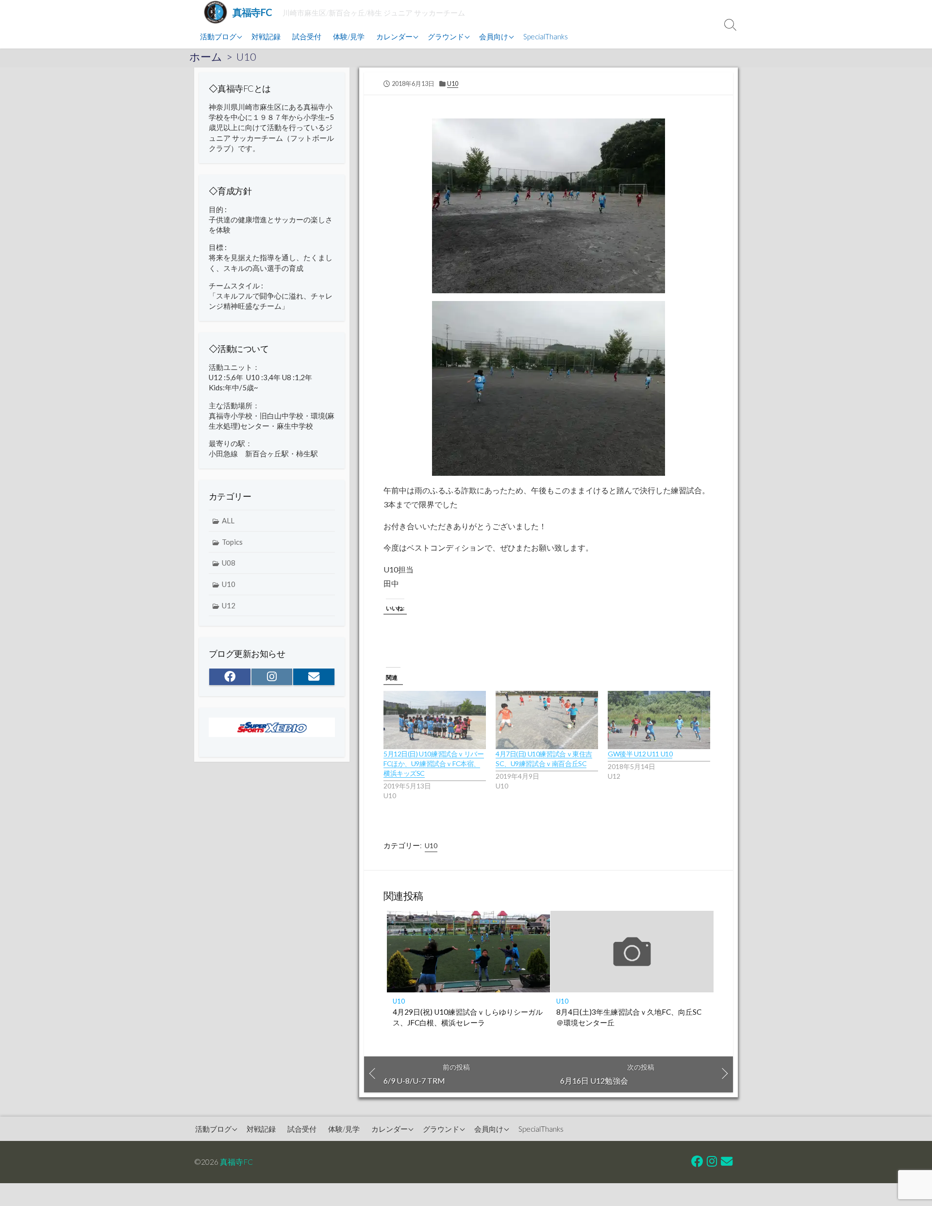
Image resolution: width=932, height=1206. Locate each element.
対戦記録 (266, 36)
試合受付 (306, 36)
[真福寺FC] (215, 12)
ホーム (205, 56)
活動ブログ (218, 36)
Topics (232, 541)
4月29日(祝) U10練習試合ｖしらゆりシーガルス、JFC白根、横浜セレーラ (468, 1017)
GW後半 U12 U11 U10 (640, 754)
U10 (246, 56)
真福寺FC (236, 1161)
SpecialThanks (545, 36)
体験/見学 (349, 36)
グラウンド (446, 36)
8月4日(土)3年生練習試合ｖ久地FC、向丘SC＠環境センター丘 (628, 1017)
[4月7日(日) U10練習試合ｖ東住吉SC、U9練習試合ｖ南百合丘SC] (547, 720)
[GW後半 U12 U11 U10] (659, 720)
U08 (228, 562)
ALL (228, 520)
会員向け (493, 36)
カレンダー (394, 36)
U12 (228, 605)
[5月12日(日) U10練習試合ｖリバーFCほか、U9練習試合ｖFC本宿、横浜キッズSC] (434, 720)
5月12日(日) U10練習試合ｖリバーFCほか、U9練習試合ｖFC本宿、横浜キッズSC (433, 763)
